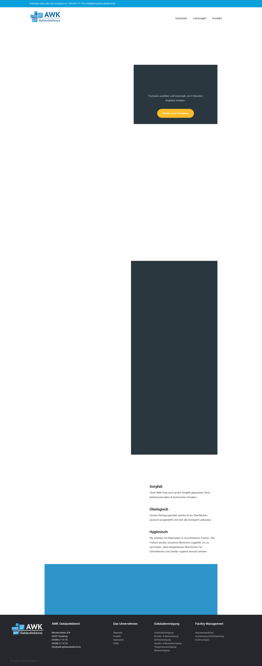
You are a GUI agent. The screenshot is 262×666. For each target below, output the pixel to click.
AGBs (116, 643)
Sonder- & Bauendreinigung (167, 643)
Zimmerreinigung (162, 640)
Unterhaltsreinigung (163, 632)
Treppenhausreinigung (165, 647)
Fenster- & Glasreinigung (166, 636)
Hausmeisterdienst (204, 632)
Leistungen (199, 18)
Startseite (181, 18)
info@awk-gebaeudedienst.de (100, 3)
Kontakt (217, 18)
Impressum (118, 640)
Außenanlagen (202, 640)
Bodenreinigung (162, 650)
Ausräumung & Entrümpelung (209, 636)
